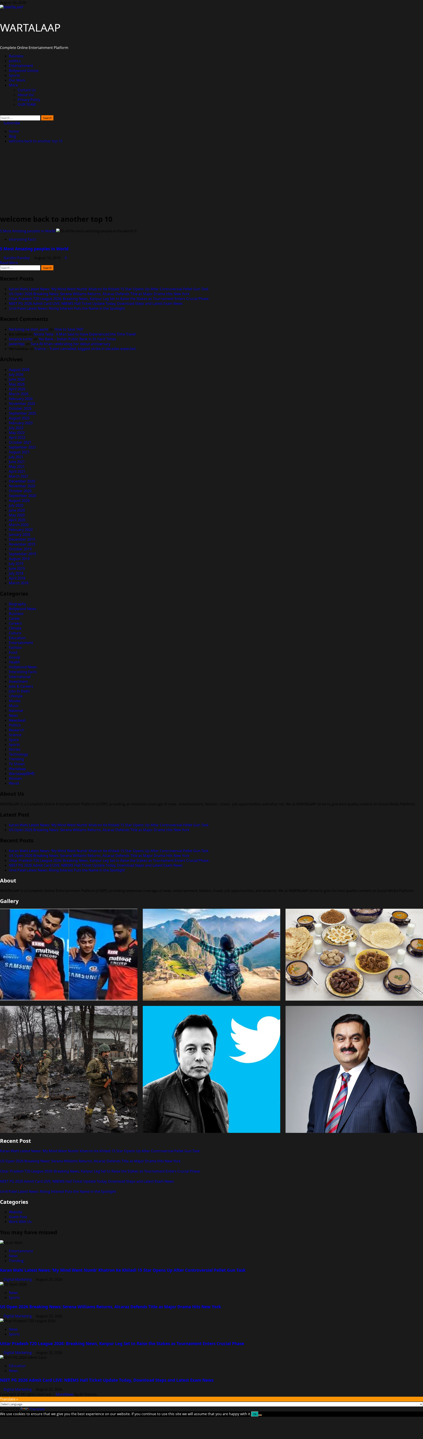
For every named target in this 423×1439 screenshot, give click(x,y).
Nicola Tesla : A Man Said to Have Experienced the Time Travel (85, 334)
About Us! (26, 94)
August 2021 (19, 452)
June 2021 (17, 461)
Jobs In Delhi (19, 691)
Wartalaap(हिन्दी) (22, 773)
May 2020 (17, 515)
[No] (260, 1415)
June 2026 (17, 379)
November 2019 (22, 544)
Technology (18, 754)
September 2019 (22, 553)
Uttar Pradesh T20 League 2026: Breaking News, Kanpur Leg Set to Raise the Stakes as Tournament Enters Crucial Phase (109, 298)
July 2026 (16, 374)
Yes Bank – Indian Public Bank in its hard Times (77, 339)
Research (16, 730)
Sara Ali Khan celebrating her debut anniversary (70, 343)
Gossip (14, 657)
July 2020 (16, 505)
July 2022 (16, 427)
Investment (18, 681)
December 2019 (22, 539)
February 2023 (21, 423)
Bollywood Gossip (24, 70)
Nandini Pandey (17, 257)
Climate (15, 628)
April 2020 (17, 520)
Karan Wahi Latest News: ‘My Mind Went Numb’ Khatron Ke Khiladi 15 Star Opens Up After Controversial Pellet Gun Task (109, 289)
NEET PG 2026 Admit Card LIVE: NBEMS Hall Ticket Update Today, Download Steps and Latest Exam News (96, 303)
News (13, 715)
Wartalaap (17, 768)
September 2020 (22, 495)
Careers (15, 623)
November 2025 (22, 403)
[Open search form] (1, 112)
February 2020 (21, 529)
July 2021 (16, 456)
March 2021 (18, 476)
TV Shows (17, 763)
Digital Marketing (18, 1279)
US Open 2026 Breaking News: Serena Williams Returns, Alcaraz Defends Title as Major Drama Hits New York (99, 293)
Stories (14, 749)
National (16, 710)
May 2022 (17, 432)
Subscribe (11, 123)
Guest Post (18, 1216)
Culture (15, 633)
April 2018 (17, 578)
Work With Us (20, 1221)
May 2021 (17, 466)
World (14, 783)
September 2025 (22, 413)
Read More (9, 262)
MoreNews (65, 1394)
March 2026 (18, 393)
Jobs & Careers (21, 686)
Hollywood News (23, 667)
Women (15, 778)
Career (14, 618)
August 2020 (19, 500)
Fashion (15, 647)
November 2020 (22, 486)
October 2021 (20, 442)
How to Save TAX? (68, 329)
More (13, 85)
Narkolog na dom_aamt (28, 329)
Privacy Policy (29, 99)
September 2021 (22, 447)
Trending (16, 759)
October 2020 (20, 490)
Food (13, 652)
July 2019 (16, 563)
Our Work (17, 80)
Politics (15, 725)
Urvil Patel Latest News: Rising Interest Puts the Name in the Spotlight (67, 308)
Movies (15, 700)
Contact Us (27, 89)
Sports (14, 75)
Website (15, 1212)
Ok (255, 1414)
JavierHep (17, 343)
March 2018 (18, 583)
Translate (37, 1409)
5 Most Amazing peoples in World (27, 231)
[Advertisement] (211, 179)
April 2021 (17, 471)
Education (17, 637)
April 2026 (17, 389)
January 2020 (19, 534)
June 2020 (17, 510)
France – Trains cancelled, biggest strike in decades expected (85, 348)
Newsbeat (17, 720)
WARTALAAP (30, 27)
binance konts (20, 339)
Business (16, 56)
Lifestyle (15, 696)
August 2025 (19, 418)
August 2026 (19, 369)
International (20, 676)
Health (14, 662)
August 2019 (19, 558)
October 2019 (20, 549)
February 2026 (21, 398)
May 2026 (17, 384)
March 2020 (18, 524)
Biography (17, 603)
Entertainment (21, 65)
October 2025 (20, 408)
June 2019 (17, 568)
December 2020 (22, 481)
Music (14, 705)
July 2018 (16, 573)
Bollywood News (22, 608)
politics (15, 60)
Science (15, 734)
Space (14, 739)
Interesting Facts (22, 239)
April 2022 (17, 437)
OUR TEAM (27, 104)
